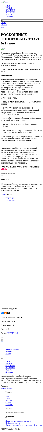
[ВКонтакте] (2, 313)
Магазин (9, 400)
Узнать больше (6, 388)
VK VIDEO (10, 200)
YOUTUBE (10, 198)
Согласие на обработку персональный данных (24, 425)
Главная (4, 25)
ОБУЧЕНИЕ (10, 10)
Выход (8, 354)
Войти (3, 23)
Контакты (9, 16)
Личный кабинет (12, 349)
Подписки (10, 351)
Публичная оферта (13, 423)
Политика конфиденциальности (18, 421)
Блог (3, 27)
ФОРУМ (9, 14)
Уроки (8, 398)
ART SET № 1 (12, 333)
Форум (8, 403)
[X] (8, 313)
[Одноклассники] (5, 313)
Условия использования (15, 413)
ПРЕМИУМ (10, 12)
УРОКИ (9, 8)
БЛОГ (8, 6)
